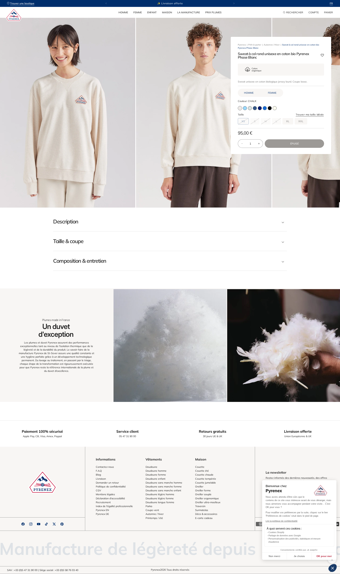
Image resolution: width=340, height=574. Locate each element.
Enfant (152, 12)
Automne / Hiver (272, 44)
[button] (123, 12)
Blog (98, 474)
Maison (167, 12)
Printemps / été (154, 518)
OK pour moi (324, 556)
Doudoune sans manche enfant (163, 490)
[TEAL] (255, 108)
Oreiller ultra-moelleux (207, 502)
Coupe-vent (152, 510)
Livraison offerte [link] (298, 431)
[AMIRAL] (260, 108)
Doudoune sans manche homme (164, 482)
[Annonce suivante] (234, 3)
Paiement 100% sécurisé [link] (42, 431)
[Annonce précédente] (106, 3)
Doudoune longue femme (160, 502)
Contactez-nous (105, 466)
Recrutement (103, 502)
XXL (301, 121)
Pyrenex (242, 44)
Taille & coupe (68, 241)
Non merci (274, 556)
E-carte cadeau (203, 518)
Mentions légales (105, 494)
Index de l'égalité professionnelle (114, 506)
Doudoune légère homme (160, 494)
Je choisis (299, 556)
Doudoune (151, 466)
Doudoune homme (156, 470)
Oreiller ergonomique (207, 498)
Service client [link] (127, 431)
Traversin (200, 506)
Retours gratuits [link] (212, 431)
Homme (123, 12)
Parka (149, 506)
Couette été (202, 470)
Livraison (101, 478)
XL (288, 121)
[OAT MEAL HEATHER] (275, 108)
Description (65, 221)
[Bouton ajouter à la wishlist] (322, 55)
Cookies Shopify (276, 532)
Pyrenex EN (102, 510)
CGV (98, 490)
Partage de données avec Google (284, 535)
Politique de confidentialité (111, 486)
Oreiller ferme (203, 490)
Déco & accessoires (206, 514)
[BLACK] (270, 108)
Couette (199, 466)
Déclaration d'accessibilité (110, 498)
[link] (170, 345)
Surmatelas (201, 510)
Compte (313, 12)
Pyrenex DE (102, 514)
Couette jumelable (205, 482)
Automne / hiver (155, 514)
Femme (137, 12)
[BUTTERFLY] (265, 108)
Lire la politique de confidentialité (282, 521)
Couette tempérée (205, 478)
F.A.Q (99, 470)
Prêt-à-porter (254, 44)
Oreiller (199, 486)
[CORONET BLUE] (245, 108)
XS (245, 122)
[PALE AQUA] (250, 108)
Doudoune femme (156, 474)
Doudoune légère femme (160, 498)
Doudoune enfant (155, 478)
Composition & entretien (79, 260)
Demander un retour (107, 482)
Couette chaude (204, 474)
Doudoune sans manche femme (164, 486)
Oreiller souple (203, 494)
